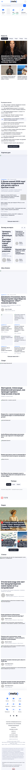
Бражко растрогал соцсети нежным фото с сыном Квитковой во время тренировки (13, 455)
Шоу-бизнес (4, 38)
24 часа (8, 484)
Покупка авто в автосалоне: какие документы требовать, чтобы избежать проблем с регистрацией (13, 638)
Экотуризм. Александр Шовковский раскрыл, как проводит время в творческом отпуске (13, 391)
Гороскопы (7, 706)
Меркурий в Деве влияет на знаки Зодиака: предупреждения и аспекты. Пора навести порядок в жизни (20, 251)
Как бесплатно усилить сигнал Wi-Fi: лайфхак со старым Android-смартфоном (12, 214)
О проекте (13, 733)
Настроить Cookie (13, 736)
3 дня (13, 484)
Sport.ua (13, 731)
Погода (21, 38)
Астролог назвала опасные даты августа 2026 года (13, 660)
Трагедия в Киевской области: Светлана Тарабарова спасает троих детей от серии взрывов (19, 329)
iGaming (19, 711)
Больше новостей (13, 221)
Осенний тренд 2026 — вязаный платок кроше (11, 489)
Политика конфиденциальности (13, 721)
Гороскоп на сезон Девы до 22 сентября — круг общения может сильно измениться (19, 233)
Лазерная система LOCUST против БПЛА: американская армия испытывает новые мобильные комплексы (10, 196)
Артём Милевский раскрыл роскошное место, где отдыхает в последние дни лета (12, 436)
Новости (7, 700)
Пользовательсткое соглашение (13, 723)
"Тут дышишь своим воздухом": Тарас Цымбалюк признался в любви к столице (8, 78)
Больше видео (13, 549)
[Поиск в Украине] (24, 5)
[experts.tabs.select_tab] (22, 227)
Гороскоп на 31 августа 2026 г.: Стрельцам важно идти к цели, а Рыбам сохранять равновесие (13, 209)
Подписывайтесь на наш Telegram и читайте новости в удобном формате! (14, 119)
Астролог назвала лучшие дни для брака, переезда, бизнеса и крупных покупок (13, 682)
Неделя (18, 484)
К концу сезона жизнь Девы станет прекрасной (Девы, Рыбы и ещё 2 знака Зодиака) (13, 519)
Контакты (13, 727)
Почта (13, 700)
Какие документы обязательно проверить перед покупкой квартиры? (12, 615)
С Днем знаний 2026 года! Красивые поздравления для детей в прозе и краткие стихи (13, 184)
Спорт (16, 38)
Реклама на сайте (13, 729)
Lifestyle (11, 38)
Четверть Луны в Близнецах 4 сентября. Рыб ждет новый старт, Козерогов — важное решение (7, 241)
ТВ (13, 711)
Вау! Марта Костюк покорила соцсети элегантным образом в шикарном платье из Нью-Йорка (13, 475)
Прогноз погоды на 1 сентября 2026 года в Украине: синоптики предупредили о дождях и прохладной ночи (9, 539)
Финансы (13, 706)
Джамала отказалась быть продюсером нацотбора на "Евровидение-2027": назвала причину (13, 300)
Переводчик (7, 711)
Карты (20, 706)
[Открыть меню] (2, 2)
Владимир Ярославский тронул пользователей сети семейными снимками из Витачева (19, 349)
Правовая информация (13, 725)
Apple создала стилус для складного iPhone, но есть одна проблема (13, 203)
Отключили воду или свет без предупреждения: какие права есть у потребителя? (13, 585)
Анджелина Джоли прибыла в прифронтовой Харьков (6, 349)
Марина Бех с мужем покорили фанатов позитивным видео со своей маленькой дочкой (13, 415)
